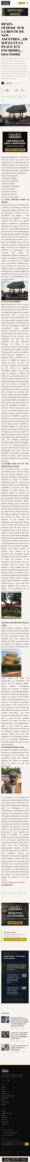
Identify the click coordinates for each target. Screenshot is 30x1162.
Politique (4, 20)
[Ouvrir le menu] (27, 3)
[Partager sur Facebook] (20, 97)
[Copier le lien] (3, 100)
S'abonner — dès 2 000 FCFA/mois (15, 939)
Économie (4, 1089)
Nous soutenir (5, 1122)
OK (27, 1144)
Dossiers (3, 1115)
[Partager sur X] (24, 97)
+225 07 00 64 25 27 (8, 1130)
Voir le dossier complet (13, 1000)
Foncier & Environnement (8, 1095)
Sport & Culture (5, 1102)
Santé (2, 1100)
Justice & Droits (5, 1093)
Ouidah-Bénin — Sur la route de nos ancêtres (14, 957)
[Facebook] (2, 1080)
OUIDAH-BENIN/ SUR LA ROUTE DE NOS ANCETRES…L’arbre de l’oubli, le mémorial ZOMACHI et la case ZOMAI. (13, 978)
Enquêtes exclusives (6, 1113)
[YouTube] (8, 1080)
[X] (5, 1080)
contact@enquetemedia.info (10, 1132)
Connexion (4, 1124)
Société (3, 1091)
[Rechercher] (16, 3)
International (4, 1098)
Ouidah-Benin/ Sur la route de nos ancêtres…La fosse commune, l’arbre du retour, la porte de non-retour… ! (13, 991)
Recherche (4, 1117)
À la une (3, 1111)
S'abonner (21, 3)
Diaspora (3, 1104)
